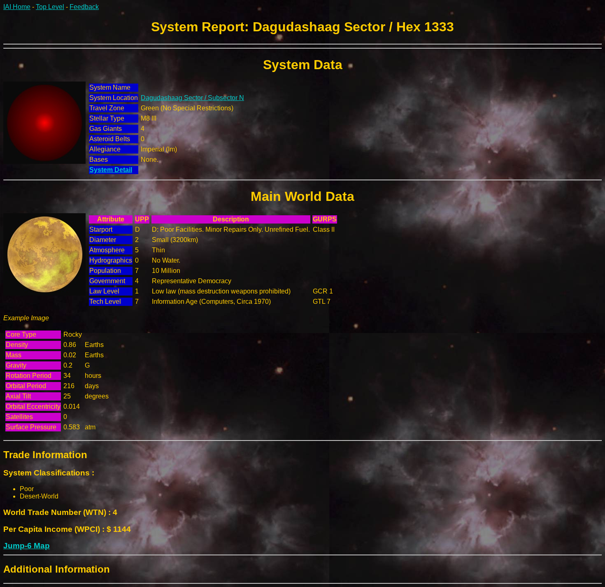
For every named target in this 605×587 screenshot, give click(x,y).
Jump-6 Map (26, 545)
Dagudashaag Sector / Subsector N (192, 97)
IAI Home (16, 6)
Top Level (50, 6)
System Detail (110, 169)
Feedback (84, 6)
